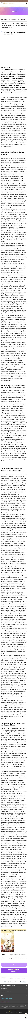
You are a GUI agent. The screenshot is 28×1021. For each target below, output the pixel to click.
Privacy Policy (10, 978)
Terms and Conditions (3, 978)
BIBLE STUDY (4, 988)
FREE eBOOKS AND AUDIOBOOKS (8, 985)
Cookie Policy (17, 978)
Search (26, 3)
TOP (25, 1017)
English (23, 981)
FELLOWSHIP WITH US (6, 992)
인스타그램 (8, 982)
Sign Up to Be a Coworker (6, 998)
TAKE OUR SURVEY (5, 1001)
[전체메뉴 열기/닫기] (1, 3)
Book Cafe (13, 982)
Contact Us (25, 978)
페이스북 (2, 982)
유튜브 (5, 982)
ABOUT (2, 995)
